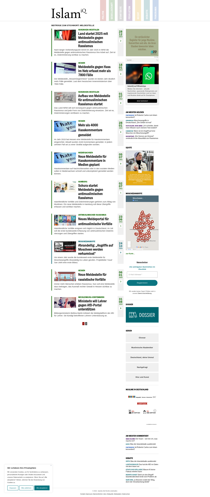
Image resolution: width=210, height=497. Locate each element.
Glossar (142, 338)
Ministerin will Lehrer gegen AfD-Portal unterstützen (92, 305)
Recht (138, 10)
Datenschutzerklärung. (145, 293)
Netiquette (110, 494)
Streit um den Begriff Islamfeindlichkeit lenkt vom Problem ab (141, 476)
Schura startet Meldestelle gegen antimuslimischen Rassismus (90, 191)
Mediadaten (117, 494)
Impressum (89, 494)
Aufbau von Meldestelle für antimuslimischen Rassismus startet (94, 100)
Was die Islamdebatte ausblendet (141, 444)
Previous (129, 410)
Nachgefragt (142, 367)
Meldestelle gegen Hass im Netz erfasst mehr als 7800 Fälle (94, 71)
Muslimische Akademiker (142, 348)
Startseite (121, 10)
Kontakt (82, 494)
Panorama (156, 10)
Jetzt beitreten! (142, 101)
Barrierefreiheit (97, 494)
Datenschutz (126, 494)
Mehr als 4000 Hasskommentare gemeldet (90, 130)
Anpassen (12, 488)
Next (154, 410)
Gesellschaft (112, 10)
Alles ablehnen (26, 488)
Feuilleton (129, 10)
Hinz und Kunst (142, 377)
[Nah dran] (51, 465)
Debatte (147, 10)
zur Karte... (130, 254)
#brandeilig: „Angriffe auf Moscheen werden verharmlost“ (95, 249)
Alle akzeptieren (41, 488)
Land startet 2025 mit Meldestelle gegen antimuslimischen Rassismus (93, 39)
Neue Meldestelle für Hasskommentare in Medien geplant (92, 160)
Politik (103, 10)
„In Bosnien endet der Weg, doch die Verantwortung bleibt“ (140, 481)
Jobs (104, 494)
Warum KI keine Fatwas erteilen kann (140, 470)
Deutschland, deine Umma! (142, 357)
